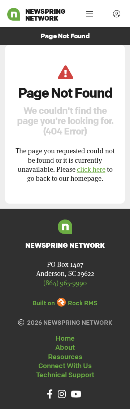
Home (65, 338)
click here (91, 169)
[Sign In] (116, 13)
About (65, 347)
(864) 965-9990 (65, 282)
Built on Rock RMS (65, 303)
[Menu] (89, 13)
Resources (65, 357)
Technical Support (65, 375)
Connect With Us (65, 366)
